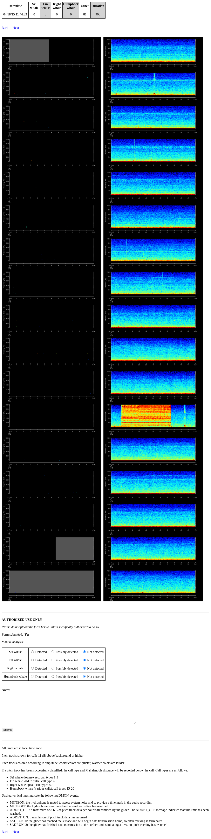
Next (16, 27)
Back (5, 27)
